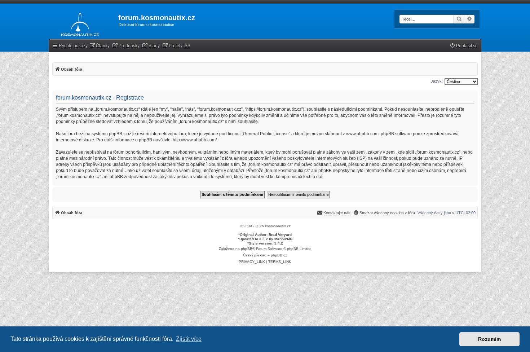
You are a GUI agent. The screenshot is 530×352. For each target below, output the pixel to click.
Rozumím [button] (489, 339)
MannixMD (283, 239)
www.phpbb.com (362, 133)
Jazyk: (437, 81)
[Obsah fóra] (78, 23)
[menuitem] (99, 46)
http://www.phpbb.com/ (195, 139)
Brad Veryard (280, 235)
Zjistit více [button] (189, 339)
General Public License (266, 133)
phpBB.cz (279, 255)
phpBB (246, 249)
